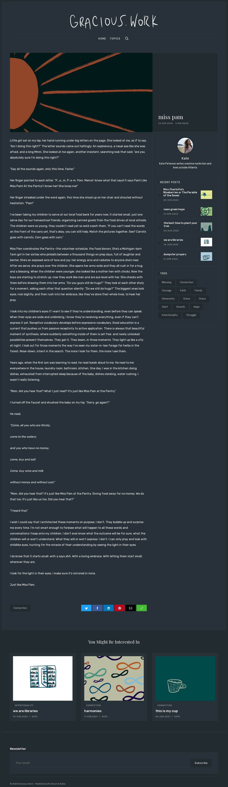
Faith (183, 290)
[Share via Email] (130, 608)
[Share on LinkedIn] (108, 608)
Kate (185, 158)
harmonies (93, 711)
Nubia (62, 784)
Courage (167, 290)
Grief (165, 306)
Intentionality (170, 315)
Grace (186, 298)
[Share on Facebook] (97, 608)
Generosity (168, 298)
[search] (127, 38)
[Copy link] (141, 608)
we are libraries (25, 711)
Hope (197, 306)
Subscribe (201, 763)
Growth (180, 306)
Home (102, 39)
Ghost (54, 784)
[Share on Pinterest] (119, 608)
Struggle (191, 315)
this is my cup (167, 711)
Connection (20, 608)
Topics (115, 39)
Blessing (166, 282)
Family (198, 290)
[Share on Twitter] (86, 608)
